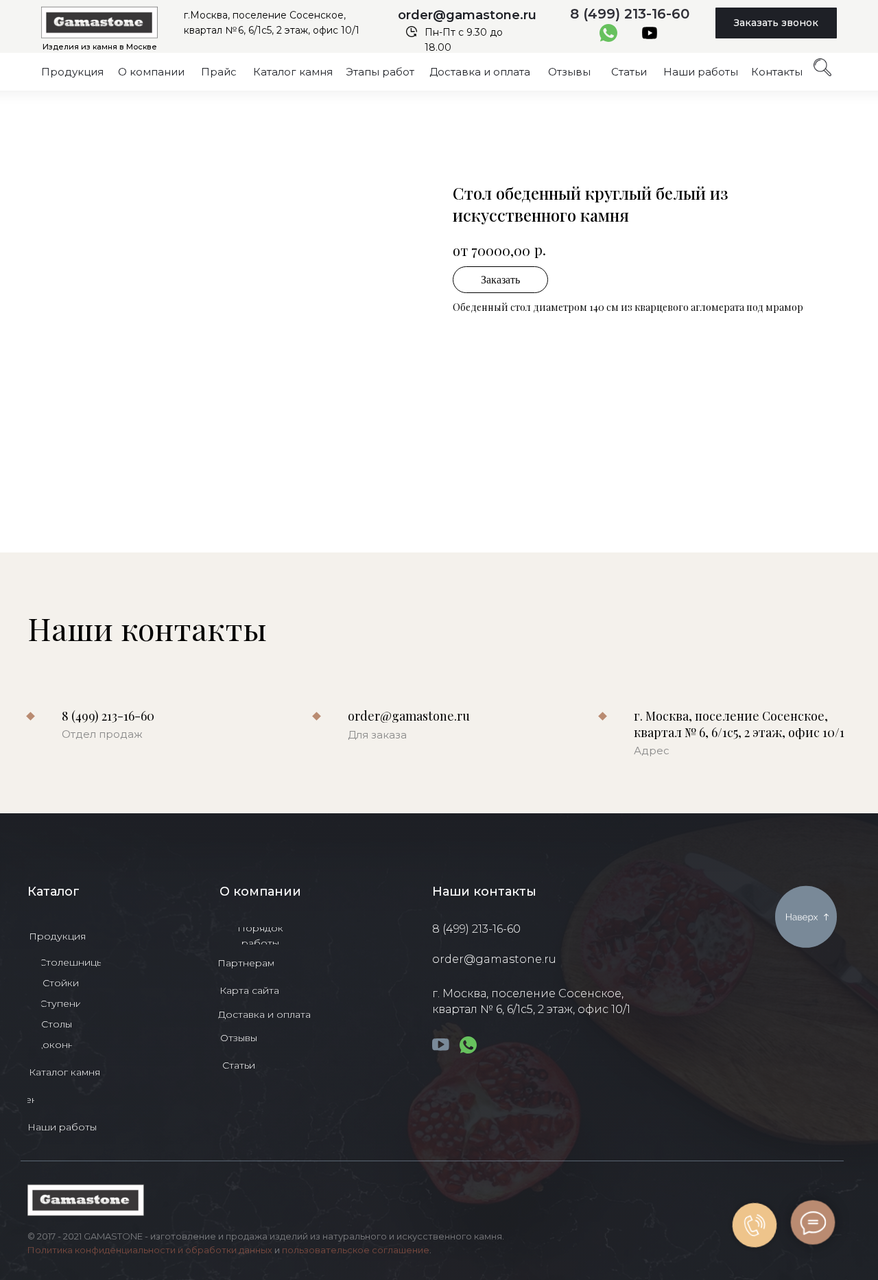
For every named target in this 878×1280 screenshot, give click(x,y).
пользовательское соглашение (355, 1249)
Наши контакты (484, 891)
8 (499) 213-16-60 (629, 13)
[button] (776, 23)
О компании (260, 891)
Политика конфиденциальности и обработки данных (149, 1249)
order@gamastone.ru (467, 15)
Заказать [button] (500, 280)
